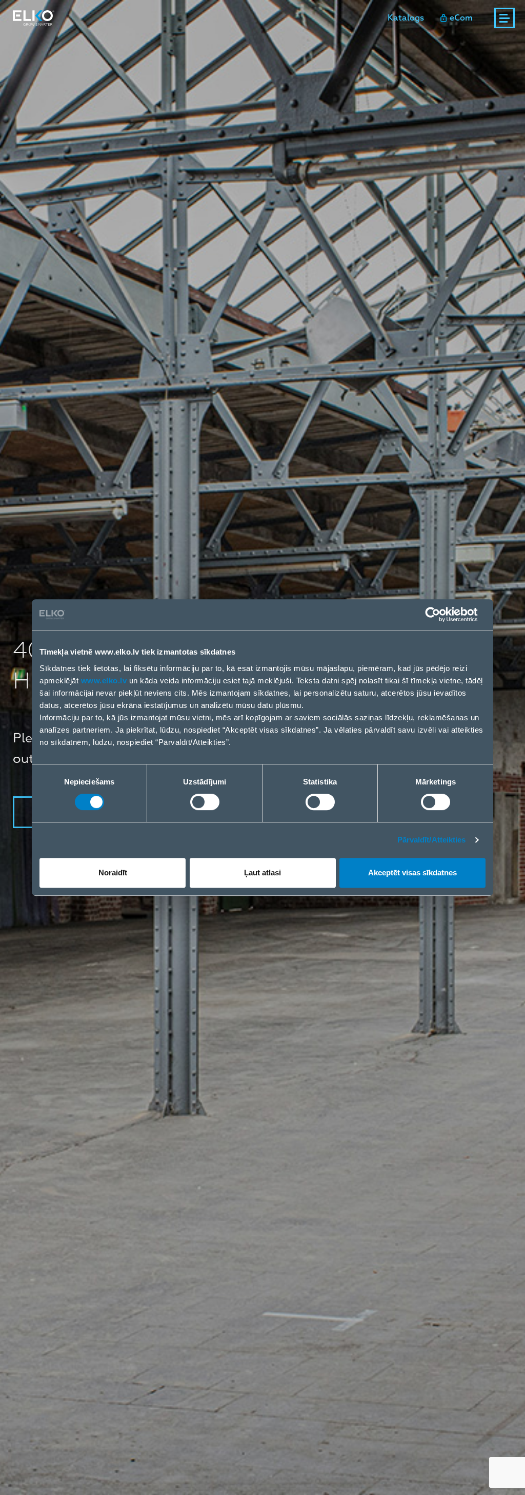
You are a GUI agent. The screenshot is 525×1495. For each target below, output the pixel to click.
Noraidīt (112, 872)
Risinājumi (101, 46)
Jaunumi (239, 46)
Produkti (31, 46)
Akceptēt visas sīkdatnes (412, 872)
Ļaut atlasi (262, 872)
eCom (461, 18)
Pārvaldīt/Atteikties (431, 839)
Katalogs (406, 18)
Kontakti (292, 46)
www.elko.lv (104, 680)
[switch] (204, 802)
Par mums (348, 46)
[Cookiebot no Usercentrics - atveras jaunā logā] (441, 614)
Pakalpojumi (166, 46)
